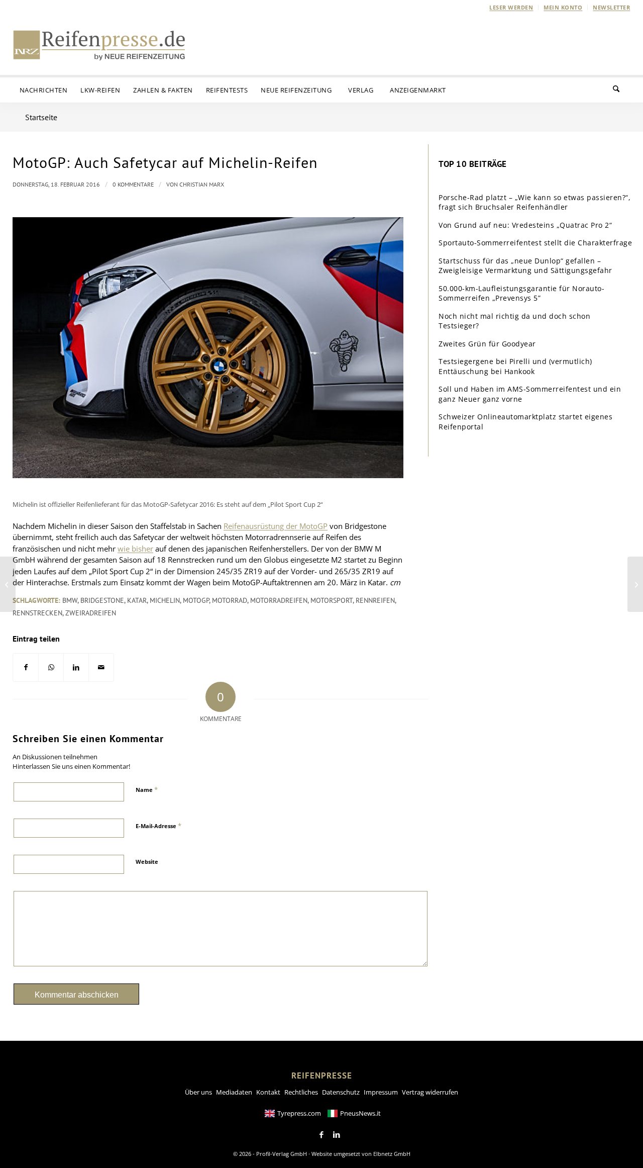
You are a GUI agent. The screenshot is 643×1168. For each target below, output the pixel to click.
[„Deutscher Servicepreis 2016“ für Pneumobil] (635, 584)
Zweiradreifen (90, 612)
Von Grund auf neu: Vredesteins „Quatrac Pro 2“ (525, 225)
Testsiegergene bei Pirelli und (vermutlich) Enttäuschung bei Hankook (515, 366)
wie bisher (135, 549)
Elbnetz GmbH (391, 1153)
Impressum (381, 1092)
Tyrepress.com (299, 1113)
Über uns (198, 1092)
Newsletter (611, 7)
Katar (137, 600)
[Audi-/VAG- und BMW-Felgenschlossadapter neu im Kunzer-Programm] (8, 584)
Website (147, 861)
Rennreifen (375, 600)
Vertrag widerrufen (430, 1092)
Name (147, 789)
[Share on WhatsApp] (51, 667)
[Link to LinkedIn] (336, 1134)
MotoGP (196, 600)
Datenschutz (341, 1092)
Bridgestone (102, 600)
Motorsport (331, 600)
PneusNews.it (360, 1113)
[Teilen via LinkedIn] (76, 667)
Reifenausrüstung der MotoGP (276, 526)
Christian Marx (201, 184)
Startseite (41, 117)
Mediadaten (234, 1092)
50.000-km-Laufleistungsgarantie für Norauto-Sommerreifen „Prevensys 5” (521, 293)
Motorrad (229, 600)
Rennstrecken (37, 612)
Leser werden (511, 7)
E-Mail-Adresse (158, 825)
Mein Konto (563, 7)
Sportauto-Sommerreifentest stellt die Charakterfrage (535, 242)
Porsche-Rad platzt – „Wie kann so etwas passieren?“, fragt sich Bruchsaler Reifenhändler (534, 202)
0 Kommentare (133, 184)
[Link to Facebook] (321, 1134)
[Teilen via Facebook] (25, 667)
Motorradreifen (278, 600)
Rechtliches (301, 1092)
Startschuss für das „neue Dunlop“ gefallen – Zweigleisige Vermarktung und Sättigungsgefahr (525, 266)
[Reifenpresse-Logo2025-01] (99, 45)
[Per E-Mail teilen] (101, 667)
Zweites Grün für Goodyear (487, 343)
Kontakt (268, 1092)
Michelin (165, 600)
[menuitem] (511, 7)
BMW (69, 600)
